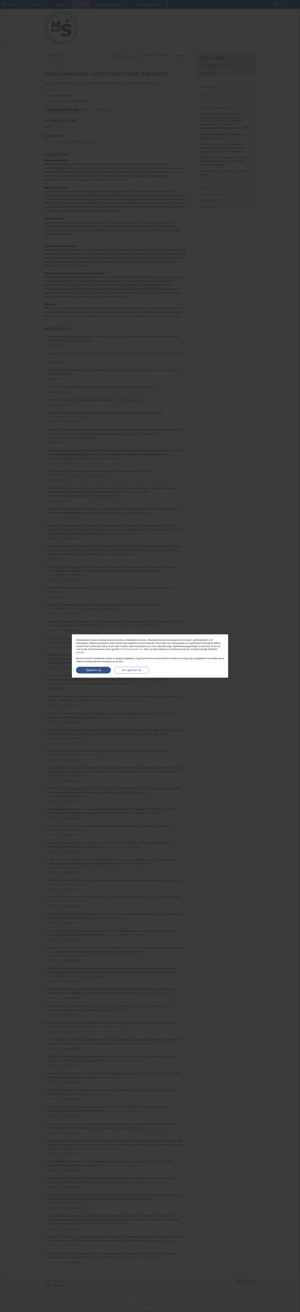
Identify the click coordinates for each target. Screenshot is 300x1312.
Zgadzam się (93, 670)
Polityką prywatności (132, 649)
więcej (80, 652)
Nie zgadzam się (131, 670)
